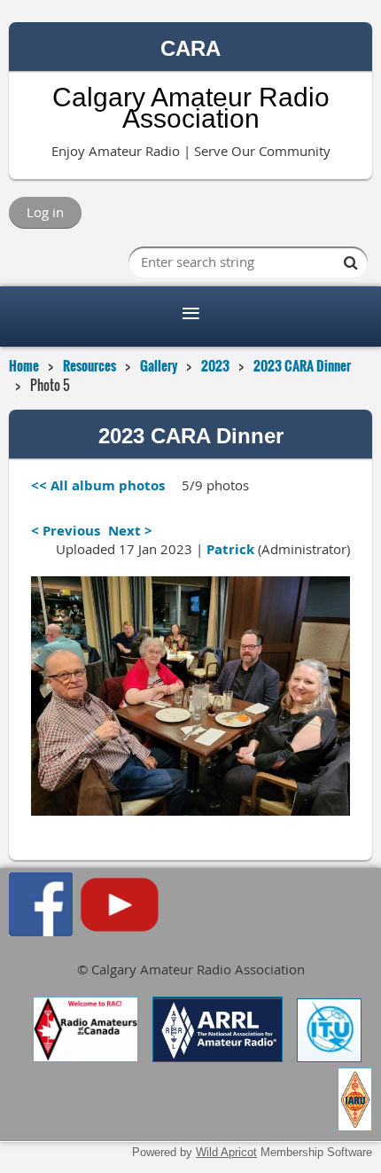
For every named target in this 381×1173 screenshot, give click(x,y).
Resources (89, 365)
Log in (45, 212)
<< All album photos (98, 485)
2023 (215, 365)
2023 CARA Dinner (302, 365)
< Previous (65, 530)
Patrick (230, 549)
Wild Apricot (226, 1152)
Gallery (158, 365)
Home (24, 365)
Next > (130, 530)
